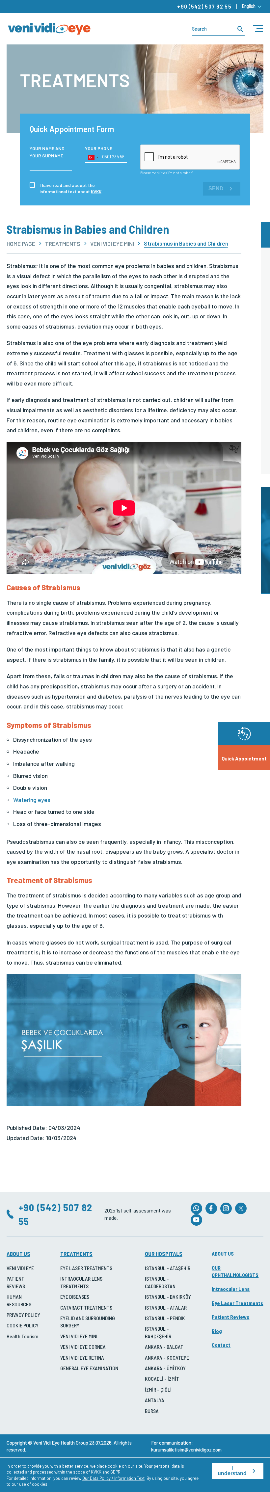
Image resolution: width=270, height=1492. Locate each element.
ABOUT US (18, 1253)
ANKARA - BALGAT (164, 1347)
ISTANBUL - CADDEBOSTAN (160, 1282)
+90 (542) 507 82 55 (204, 6)
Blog (217, 1331)
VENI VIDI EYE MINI (112, 244)
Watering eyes (31, 799)
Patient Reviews (230, 1317)
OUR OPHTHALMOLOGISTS (235, 1271)
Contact (221, 1345)
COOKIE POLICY (23, 1325)
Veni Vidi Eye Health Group (60, 1443)
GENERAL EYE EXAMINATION (89, 1368)
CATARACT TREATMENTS (86, 1307)
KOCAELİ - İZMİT (162, 1378)
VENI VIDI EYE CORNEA (83, 1347)
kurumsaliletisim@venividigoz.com (186, 1449)
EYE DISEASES (74, 1296)
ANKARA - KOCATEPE (167, 1357)
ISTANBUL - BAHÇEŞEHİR (158, 1332)
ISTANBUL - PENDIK (165, 1318)
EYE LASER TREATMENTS (86, 1268)
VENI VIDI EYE (20, 1268)
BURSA (152, 1411)
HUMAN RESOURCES (19, 1300)
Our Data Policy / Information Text (113, 1478)
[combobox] (92, 157)
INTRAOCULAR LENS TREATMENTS (81, 1282)
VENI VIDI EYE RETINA (82, 1357)
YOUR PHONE (98, 148)
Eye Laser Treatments (237, 1303)
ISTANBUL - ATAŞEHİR (167, 1268)
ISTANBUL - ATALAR (166, 1307)
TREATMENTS (62, 244)
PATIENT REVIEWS (16, 1282)
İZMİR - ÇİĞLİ (158, 1389)
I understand (232, 1470)
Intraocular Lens (231, 1289)
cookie (114, 1466)
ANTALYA (154, 1400)
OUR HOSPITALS (163, 1253)
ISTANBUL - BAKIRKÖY (168, 1296)
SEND (216, 188)
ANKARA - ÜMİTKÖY (165, 1368)
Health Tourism (22, 1336)
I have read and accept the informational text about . (71, 188)
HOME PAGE (21, 244)
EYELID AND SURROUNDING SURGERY (87, 1321)
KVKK (96, 191)
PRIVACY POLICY (23, 1315)
